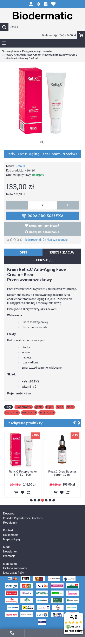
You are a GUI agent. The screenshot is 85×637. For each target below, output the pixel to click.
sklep (70, 407)
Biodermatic (24, 407)
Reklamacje (10, 534)
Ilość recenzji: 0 (34, 239)
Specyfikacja (61, 252)
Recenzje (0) (42, 260)
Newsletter (10, 551)
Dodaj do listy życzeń (44, 225)
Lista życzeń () (13, 572)
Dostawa (8, 513)
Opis (23, 252)
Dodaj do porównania (44, 231)
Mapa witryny (11, 539)
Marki (6, 547)
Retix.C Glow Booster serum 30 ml (62, 473)
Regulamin (10, 522)
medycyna (29, 412)
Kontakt (8, 530)
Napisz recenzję (57, 239)
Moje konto (10, 563)
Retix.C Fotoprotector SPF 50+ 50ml (23, 473)
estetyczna (47, 412)
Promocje (9, 555)
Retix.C (20, 166)
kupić (49, 407)
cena (60, 407)
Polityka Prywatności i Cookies (22, 518)
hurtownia (12, 412)
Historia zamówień (15, 568)
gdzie (38, 407)
